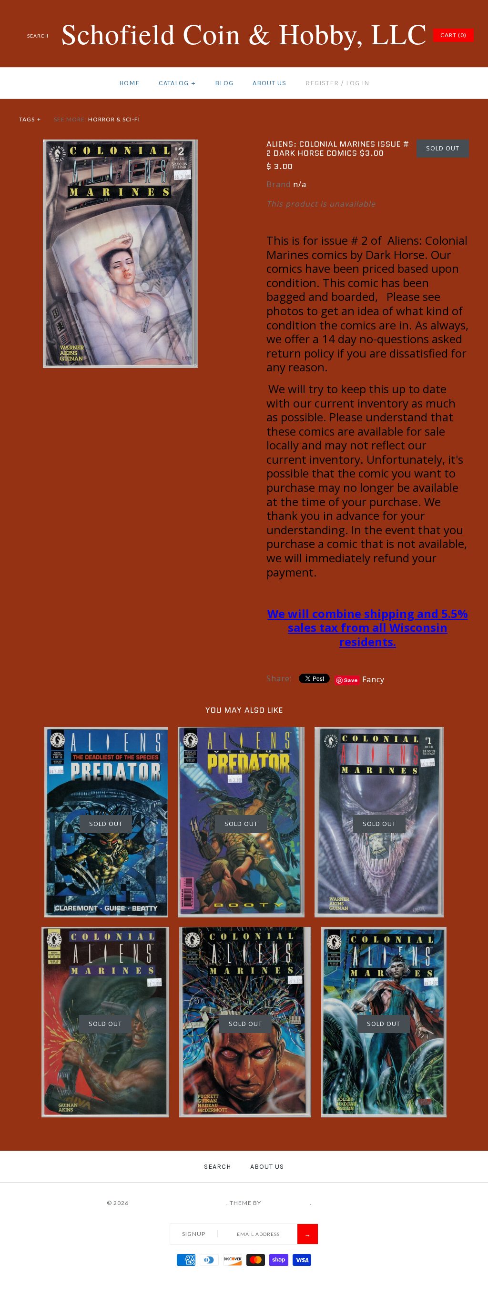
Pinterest (376, 35)
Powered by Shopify (347, 1202)
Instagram (400, 35)
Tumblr (412, 35)
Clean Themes (286, 1202)
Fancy (373, 679)
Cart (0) (453, 35)
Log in (357, 83)
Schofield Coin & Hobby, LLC (178, 1202)
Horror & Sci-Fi (114, 119)
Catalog (177, 83)
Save (351, 680)
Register (322, 83)
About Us (269, 83)
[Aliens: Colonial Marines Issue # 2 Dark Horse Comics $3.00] (120, 145)
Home (129, 83)
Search (217, 1167)
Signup (193, 1233)
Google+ (388, 35)
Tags (30, 119)
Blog (224, 83)
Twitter (364, 35)
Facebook (352, 35)
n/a (299, 184)
